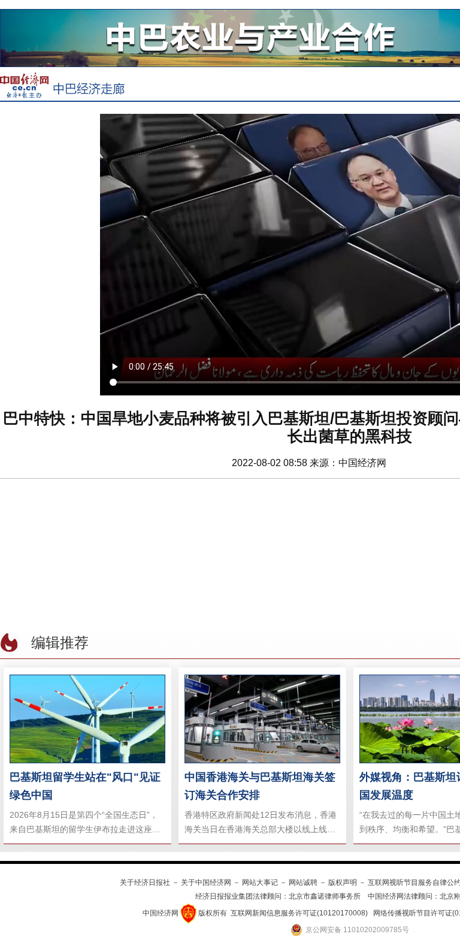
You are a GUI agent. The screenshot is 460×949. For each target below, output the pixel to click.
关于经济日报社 (145, 882)
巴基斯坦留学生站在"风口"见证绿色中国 (85, 786)
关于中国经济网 (206, 882)
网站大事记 (260, 882)
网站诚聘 (303, 882)
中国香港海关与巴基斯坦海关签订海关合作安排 (259, 786)
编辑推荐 (60, 642)
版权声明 (342, 882)
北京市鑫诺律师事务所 (325, 896)
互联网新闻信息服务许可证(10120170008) (299, 913)
